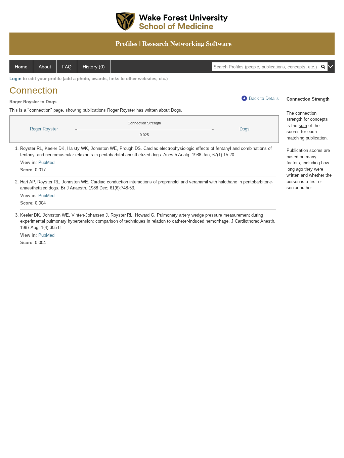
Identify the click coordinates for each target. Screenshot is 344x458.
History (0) (94, 66)
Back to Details (264, 98)
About (45, 66)
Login (15, 78)
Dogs (245, 128)
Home (21, 66)
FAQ (67, 66)
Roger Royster (44, 128)
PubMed (46, 162)
